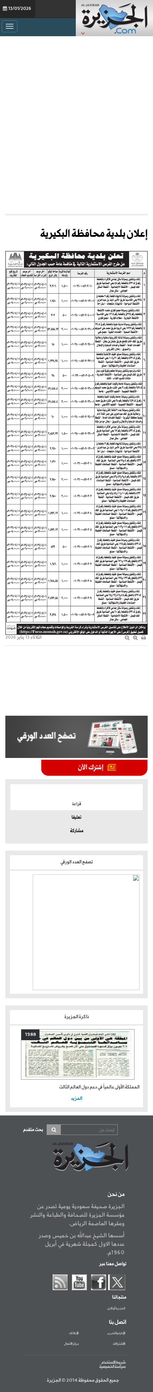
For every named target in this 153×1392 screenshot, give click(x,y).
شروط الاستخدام (113, 1362)
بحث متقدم (33, 1130)
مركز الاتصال (71, 1344)
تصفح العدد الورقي (76, 862)
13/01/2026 (19, 9)
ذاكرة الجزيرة (76, 1017)
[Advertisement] (76, 123)
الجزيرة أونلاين (116, 1308)
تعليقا (76, 817)
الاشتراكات (119, 1344)
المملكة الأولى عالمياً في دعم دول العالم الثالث (99, 1087)
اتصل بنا (117, 1322)
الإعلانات (74, 1333)
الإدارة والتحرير (116, 1333)
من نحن (116, 1194)
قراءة (76, 804)
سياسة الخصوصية (112, 1367)
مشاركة (76, 831)
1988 (30, 1034)
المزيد (76, 1098)
